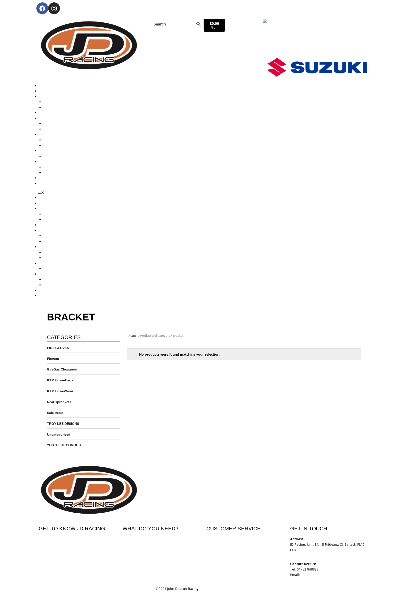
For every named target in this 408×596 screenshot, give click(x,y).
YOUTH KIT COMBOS (64, 445)
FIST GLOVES (58, 348)
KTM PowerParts (60, 380)
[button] (206, 192)
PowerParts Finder (53, 151)
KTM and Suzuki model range (62, 96)
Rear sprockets (59, 402)
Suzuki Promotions (58, 145)
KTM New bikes (55, 102)
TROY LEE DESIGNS (63, 424)
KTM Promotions (56, 140)
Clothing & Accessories (57, 161)
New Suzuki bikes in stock (63, 129)
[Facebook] (42, 8)
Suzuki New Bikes (57, 107)
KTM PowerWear (56, 167)
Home (132, 335)
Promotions (48, 134)
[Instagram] (54, 8)
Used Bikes (47, 113)
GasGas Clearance (62, 369)
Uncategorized (58, 434)
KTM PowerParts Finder (61, 156)
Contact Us (47, 183)
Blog (42, 178)
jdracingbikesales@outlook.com (326, 574)
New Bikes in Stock (53, 118)
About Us (46, 91)
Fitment (53, 359)
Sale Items (51, 172)
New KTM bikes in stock (62, 123)
